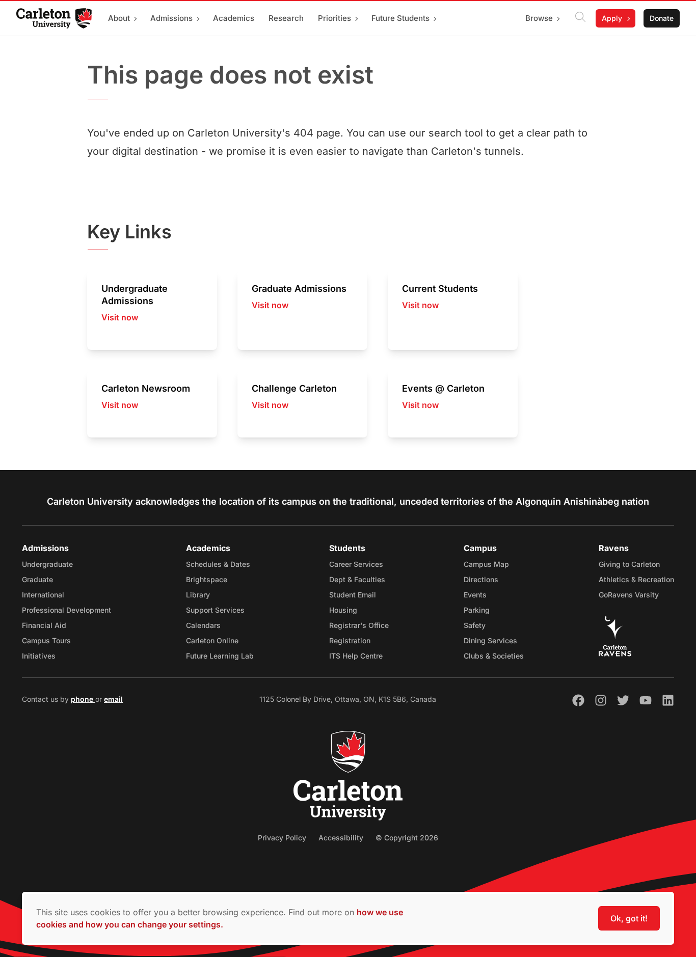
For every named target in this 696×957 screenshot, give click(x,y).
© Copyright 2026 (407, 837)
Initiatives (39, 655)
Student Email (352, 594)
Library (198, 594)
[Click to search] (580, 18)
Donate (662, 18)
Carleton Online (212, 640)
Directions (481, 579)
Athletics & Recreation (636, 579)
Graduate (37, 579)
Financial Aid (44, 625)
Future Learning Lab (220, 655)
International (43, 594)
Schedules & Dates (218, 564)
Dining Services (490, 640)
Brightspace (206, 579)
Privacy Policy (282, 837)
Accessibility (340, 837)
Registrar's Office (359, 625)
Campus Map (486, 564)
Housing (343, 610)
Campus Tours (46, 640)
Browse (539, 18)
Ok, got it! (629, 918)
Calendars (203, 625)
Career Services (356, 564)
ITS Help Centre (356, 655)
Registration (349, 640)
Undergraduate (47, 564)
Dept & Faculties (357, 579)
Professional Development (66, 610)
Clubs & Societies (494, 655)
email (113, 699)
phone (83, 699)
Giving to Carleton (629, 564)
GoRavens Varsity (629, 594)
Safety (475, 625)
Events (475, 594)
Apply (612, 18)
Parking (477, 610)
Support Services (215, 610)
